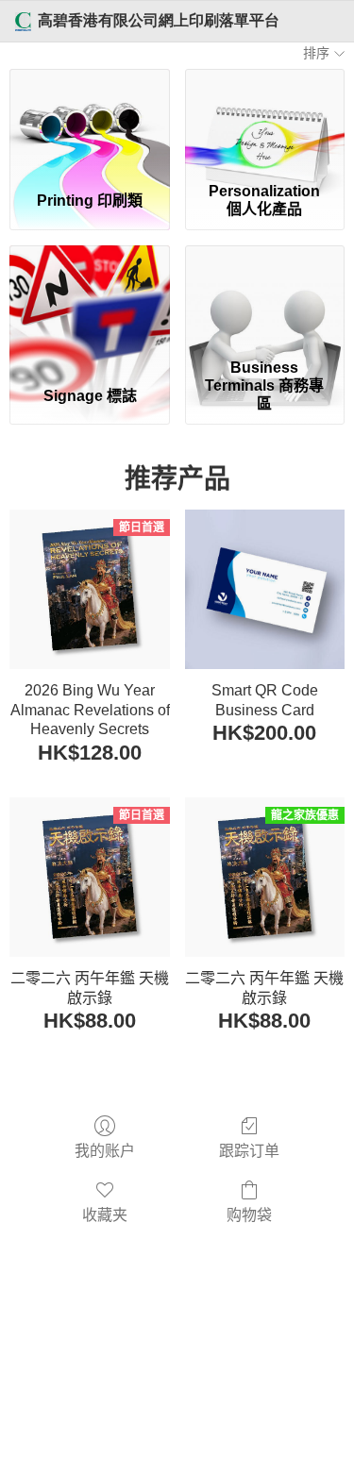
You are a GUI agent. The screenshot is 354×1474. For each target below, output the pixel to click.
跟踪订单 (249, 1151)
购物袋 (249, 1215)
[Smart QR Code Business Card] (265, 589)
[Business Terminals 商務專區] (265, 298)
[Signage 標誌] (89, 298)
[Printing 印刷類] (89, 122)
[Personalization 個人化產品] (265, 122)
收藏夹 (104, 1215)
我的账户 (105, 1151)
